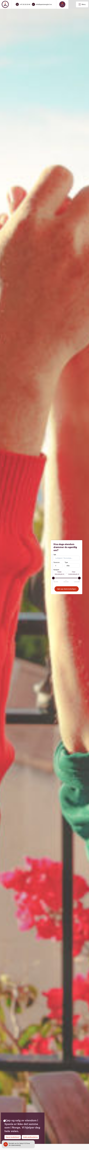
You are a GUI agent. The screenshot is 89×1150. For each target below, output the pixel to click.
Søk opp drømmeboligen (66, 589)
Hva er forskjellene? (13, 1137)
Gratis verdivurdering (30, 1137)
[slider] (53, 578)
